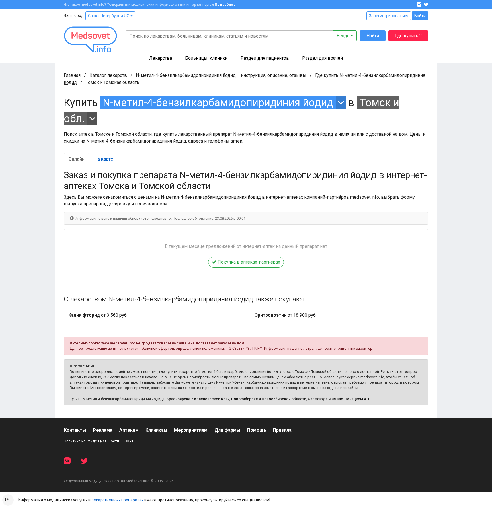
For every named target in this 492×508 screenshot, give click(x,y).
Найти (372, 35)
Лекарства (160, 58)
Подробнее (225, 5)
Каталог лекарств (108, 75)
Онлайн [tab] (77, 159)
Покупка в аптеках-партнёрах (248, 262)
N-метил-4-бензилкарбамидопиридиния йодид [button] (218, 102)
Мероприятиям (191, 430)
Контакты (75, 430)
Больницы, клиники (206, 58)
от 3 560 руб (97, 315)
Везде (343, 35)
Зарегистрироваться (388, 15)
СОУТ (129, 441)
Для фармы (227, 430)
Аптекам (129, 430)
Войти (420, 15)
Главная (72, 75)
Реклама (102, 430)
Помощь (256, 430)
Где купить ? (408, 35)
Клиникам (156, 430)
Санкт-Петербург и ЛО (109, 15)
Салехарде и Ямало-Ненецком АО (338, 399)
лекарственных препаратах (117, 500)
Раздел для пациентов (265, 58)
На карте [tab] (103, 159)
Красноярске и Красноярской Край (198, 399)
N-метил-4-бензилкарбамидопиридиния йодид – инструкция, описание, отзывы (221, 75)
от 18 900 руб (285, 315)
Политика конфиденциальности (91, 441)
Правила (282, 430)
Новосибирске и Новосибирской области (268, 399)
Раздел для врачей (322, 58)
